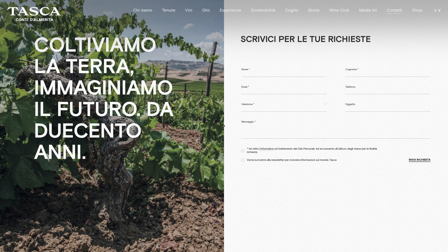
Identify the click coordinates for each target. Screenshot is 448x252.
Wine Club (339, 10)
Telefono (350, 87)
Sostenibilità (263, 10)
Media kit (368, 10)
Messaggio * (248, 121)
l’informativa (266, 149)
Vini (188, 10)
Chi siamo (142, 10)
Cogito (291, 10)
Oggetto (350, 104)
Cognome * (351, 69)
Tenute (168, 10)
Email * (245, 87)
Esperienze (230, 10)
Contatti (394, 10)
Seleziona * (247, 104)
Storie (314, 10)
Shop (417, 10)
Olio (206, 10)
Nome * (245, 69)
